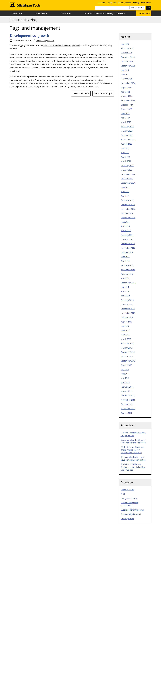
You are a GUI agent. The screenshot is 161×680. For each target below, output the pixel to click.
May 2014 (125, 291)
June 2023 (125, 113)
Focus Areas (40, 13)
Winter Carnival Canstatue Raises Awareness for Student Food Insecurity (132, 450)
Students (101, 3)
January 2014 (126, 304)
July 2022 (125, 148)
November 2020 (128, 209)
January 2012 (126, 391)
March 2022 (126, 161)
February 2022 (127, 165)
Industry (136, 3)
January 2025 (126, 78)
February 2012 (127, 387)
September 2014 (128, 282)
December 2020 (128, 204)
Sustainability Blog (23, 20)
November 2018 (128, 269)
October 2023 (127, 105)
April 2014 (125, 295)
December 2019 (128, 243)
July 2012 (125, 369)
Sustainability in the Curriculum (129, 504)
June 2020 (125, 222)
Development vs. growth (29, 35)
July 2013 (125, 326)
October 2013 (127, 317)
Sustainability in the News (132, 510)
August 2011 (126, 413)
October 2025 (127, 61)
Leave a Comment (81, 93)
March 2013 (126, 339)
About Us (16, 13)
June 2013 (125, 330)
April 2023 (125, 117)
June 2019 (125, 256)
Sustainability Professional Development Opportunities (133, 458)
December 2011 (128, 395)
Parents (128, 3)
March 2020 (126, 230)
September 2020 (128, 217)
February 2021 (127, 200)
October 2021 (127, 178)
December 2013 (128, 308)
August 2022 (126, 144)
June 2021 (125, 187)
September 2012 (128, 361)
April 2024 (125, 92)
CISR (123, 494)
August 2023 (126, 109)
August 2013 (126, 321)
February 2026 (127, 48)
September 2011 (128, 408)
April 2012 (125, 382)
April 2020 (125, 226)
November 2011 (128, 400)
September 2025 (128, 65)
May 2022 (125, 152)
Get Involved (143, 13)
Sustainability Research (45, 40)
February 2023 (127, 126)
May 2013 (125, 334)
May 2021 (125, 191)
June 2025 (125, 74)
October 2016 (127, 274)
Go (148, 8)
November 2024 (128, 83)
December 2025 (128, 57)
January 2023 (126, 131)
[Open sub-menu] (150, 2)
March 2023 (126, 122)
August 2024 (126, 87)
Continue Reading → (103, 93)
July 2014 (125, 287)
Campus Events (127, 489)
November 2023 (128, 100)
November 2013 (128, 313)
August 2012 (126, 365)
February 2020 (127, 235)
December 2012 (128, 352)
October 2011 (127, 404)
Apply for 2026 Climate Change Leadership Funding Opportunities (133, 467)
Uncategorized (127, 518)
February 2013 (127, 343)
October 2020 (127, 213)
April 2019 (125, 261)
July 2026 (125, 44)
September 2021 (128, 183)
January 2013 (126, 348)
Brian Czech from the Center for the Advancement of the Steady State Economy (45, 54)
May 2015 (125, 278)
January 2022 (126, 170)
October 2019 (127, 252)
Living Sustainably (129, 498)
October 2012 (127, 356)
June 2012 (125, 373)
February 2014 (127, 300)
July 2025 (125, 70)
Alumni (120, 3)
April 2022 (125, 157)
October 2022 (127, 135)
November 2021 (128, 174)
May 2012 (125, 378)
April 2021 (125, 196)
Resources (65, 13)
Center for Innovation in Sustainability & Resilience (103, 13)
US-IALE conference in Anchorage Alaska (61, 45)
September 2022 (128, 139)
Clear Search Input (127, 8)
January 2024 (126, 96)
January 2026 (126, 52)
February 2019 (127, 265)
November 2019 (128, 248)
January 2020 (126, 239)
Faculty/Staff (111, 3)
